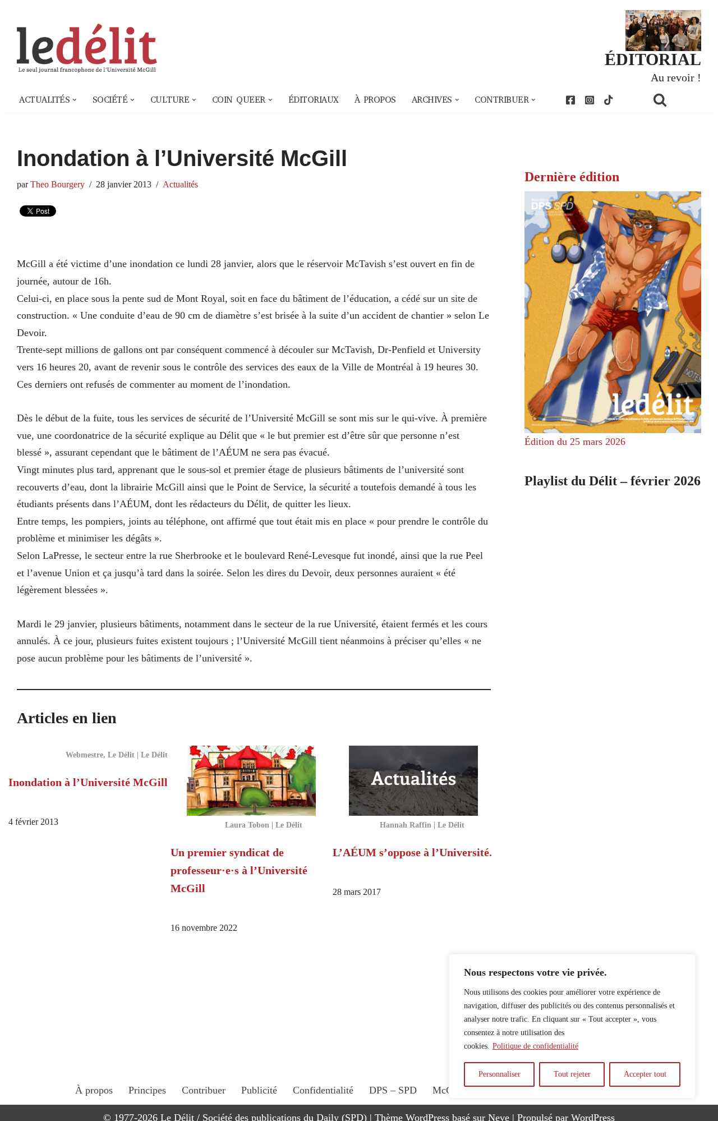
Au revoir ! (676, 77)
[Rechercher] (674, 100)
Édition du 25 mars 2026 (574, 441)
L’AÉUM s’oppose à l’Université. (412, 852)
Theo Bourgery (57, 185)
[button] (74, 100)
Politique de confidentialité (535, 1046)
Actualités (180, 185)
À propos (375, 99)
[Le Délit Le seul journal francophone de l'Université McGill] (87, 48)
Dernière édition (571, 176)
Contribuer (203, 1090)
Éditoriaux (313, 99)
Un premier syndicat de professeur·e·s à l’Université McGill (239, 870)
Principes (147, 1090)
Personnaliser (499, 1074)
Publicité (259, 1090)
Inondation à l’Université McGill (88, 782)
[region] (572, 1026)
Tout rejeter (572, 1074)
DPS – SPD (393, 1090)
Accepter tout (645, 1074)
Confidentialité (323, 1090)
